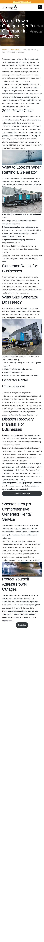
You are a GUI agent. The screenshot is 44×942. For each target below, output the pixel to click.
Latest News (14, 50)
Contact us (22, 625)
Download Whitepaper (22, 493)
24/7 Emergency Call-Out (22, 2)
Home (4, 50)
